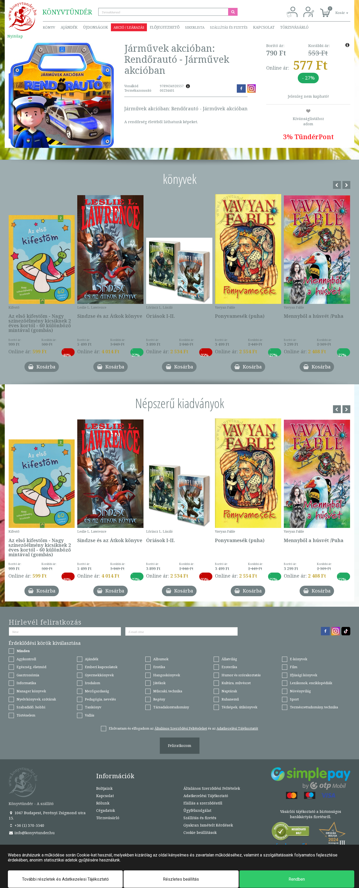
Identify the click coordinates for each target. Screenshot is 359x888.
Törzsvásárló (294, 27)
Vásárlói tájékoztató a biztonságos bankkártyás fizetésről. (310, 814)
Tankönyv (93, 707)
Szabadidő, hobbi (31, 707)
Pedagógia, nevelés (100, 699)
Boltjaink (104, 788)
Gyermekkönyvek (99, 675)
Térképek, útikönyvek (239, 707)
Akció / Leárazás (129, 27)
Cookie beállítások (200, 832)
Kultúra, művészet (236, 683)
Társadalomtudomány (171, 707)
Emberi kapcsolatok (101, 666)
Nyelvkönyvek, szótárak (36, 699)
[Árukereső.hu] (290, 832)
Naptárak (229, 691)
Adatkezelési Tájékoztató (205, 795)
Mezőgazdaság (97, 691)
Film (293, 666)
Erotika (159, 666)
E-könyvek (298, 659)
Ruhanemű (230, 699)
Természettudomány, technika (314, 707)
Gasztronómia (28, 675)
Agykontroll (26, 659)
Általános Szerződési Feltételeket (181, 728)
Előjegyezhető (165, 27)
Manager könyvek (31, 691)
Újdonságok (95, 27)
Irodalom (92, 683)
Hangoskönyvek (166, 675)
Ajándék (69, 27)
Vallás (89, 715)
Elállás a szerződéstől (202, 803)
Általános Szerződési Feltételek (211, 788)
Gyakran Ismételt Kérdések (208, 825)
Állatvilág (229, 659)
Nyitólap (15, 36)
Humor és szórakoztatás (241, 675)
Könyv (49, 27)
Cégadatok (105, 810)
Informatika (26, 683)
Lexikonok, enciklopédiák (311, 683)
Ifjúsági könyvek (303, 675)
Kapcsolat (264, 27)
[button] (335, 9)
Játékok (159, 683)
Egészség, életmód (31, 666)
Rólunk (102, 803)
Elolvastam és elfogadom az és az (183, 728)
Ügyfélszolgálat (197, 810)
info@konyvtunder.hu (34, 832)
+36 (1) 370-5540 (28, 825)
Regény (159, 699)
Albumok (160, 659)
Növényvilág (300, 691)
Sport (294, 699)
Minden (23, 650)
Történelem (26, 715)
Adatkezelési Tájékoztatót (237, 728)
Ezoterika (229, 666)
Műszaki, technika (167, 691)
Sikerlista (194, 27)
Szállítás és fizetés (229, 27)
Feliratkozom (179, 745)
